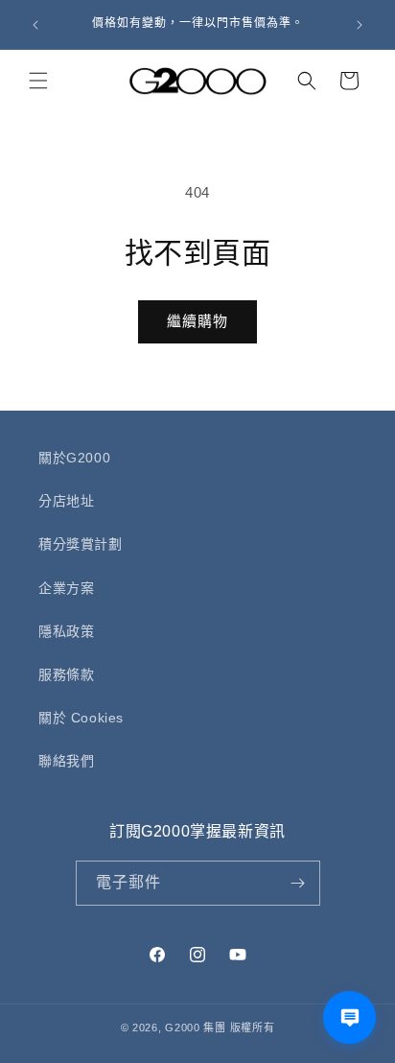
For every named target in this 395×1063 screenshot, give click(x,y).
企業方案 (66, 588)
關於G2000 (74, 457)
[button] (38, 80)
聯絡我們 (66, 760)
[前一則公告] (35, 25)
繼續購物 (197, 321)
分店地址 (66, 500)
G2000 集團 (195, 1027)
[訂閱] (298, 883)
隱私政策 (66, 631)
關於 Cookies (81, 717)
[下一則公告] (359, 25)
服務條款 (66, 674)
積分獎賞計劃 (80, 544)
